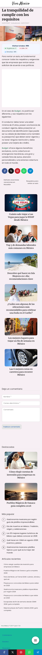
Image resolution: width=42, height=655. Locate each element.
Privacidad (6, 648)
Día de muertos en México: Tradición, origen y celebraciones (22, 527)
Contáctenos (7, 635)
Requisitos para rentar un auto (32, 182)
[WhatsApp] (24, 171)
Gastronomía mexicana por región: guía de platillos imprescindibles (22, 520)
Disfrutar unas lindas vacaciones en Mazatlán (11, 182)
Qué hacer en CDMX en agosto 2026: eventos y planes (22, 541)
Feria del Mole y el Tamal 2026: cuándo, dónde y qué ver (22, 578)
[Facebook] (4, 171)
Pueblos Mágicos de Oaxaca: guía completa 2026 (21, 571)
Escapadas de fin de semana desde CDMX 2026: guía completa (20, 603)
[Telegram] (30, 171)
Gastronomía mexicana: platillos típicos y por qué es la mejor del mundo (21, 550)
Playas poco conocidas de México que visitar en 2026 (21, 596)
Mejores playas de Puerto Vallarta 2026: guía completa (21, 609)
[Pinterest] (17, 171)
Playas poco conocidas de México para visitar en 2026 (21, 584)
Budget (17, 111)
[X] (11, 171)
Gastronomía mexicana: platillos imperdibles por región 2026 (21, 590)
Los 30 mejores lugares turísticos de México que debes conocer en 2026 (22, 534)
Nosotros (5, 642)
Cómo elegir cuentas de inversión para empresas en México (19, 565)
